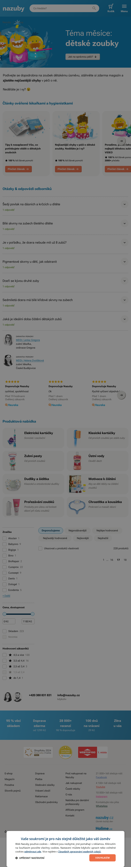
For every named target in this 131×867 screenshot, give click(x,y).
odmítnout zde (32, 851)
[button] (29, 858)
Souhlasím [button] (102, 857)
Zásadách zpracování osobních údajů (79, 851)
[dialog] (65, 849)
